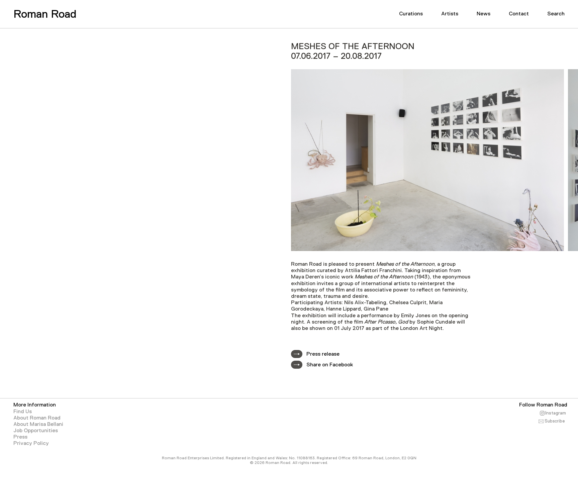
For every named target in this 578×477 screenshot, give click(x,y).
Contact (519, 14)
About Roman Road (37, 418)
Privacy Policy (31, 443)
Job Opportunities (35, 431)
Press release (323, 354)
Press (20, 437)
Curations (411, 14)
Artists (449, 14)
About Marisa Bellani (38, 424)
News (483, 14)
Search (556, 14)
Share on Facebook (329, 365)
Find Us (22, 411)
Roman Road (44, 13)
